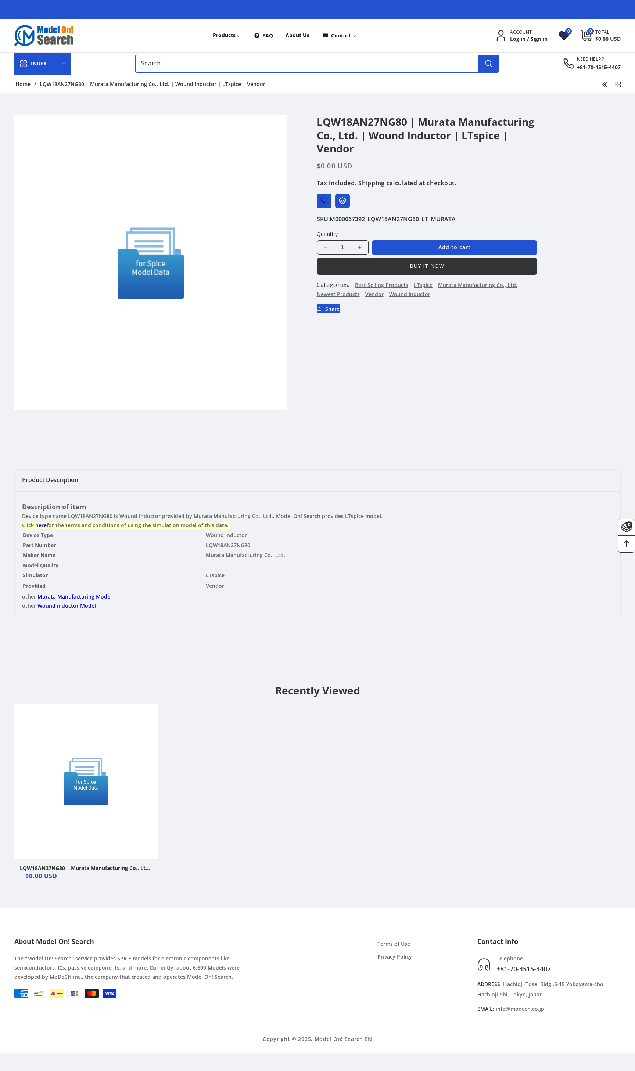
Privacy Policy (394, 956)
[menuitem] (227, 35)
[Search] (488, 63)
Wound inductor (409, 293)
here (41, 525)
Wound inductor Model (66, 605)
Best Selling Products (381, 284)
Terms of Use (393, 943)
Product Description (50, 480)
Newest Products (338, 293)
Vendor (374, 293)
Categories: (333, 285)
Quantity (327, 233)
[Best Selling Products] (618, 84)
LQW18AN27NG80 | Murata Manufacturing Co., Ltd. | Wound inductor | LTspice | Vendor (85, 868)
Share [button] (332, 308)
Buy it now (427, 265)
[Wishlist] (324, 200)
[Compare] (342, 200)
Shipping (371, 183)
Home (23, 84)
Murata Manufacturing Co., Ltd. (477, 284)
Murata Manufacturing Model (74, 596)
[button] (595, 35)
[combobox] (317, 63)
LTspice (423, 284)
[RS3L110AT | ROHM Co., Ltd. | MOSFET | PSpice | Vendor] (604, 84)
